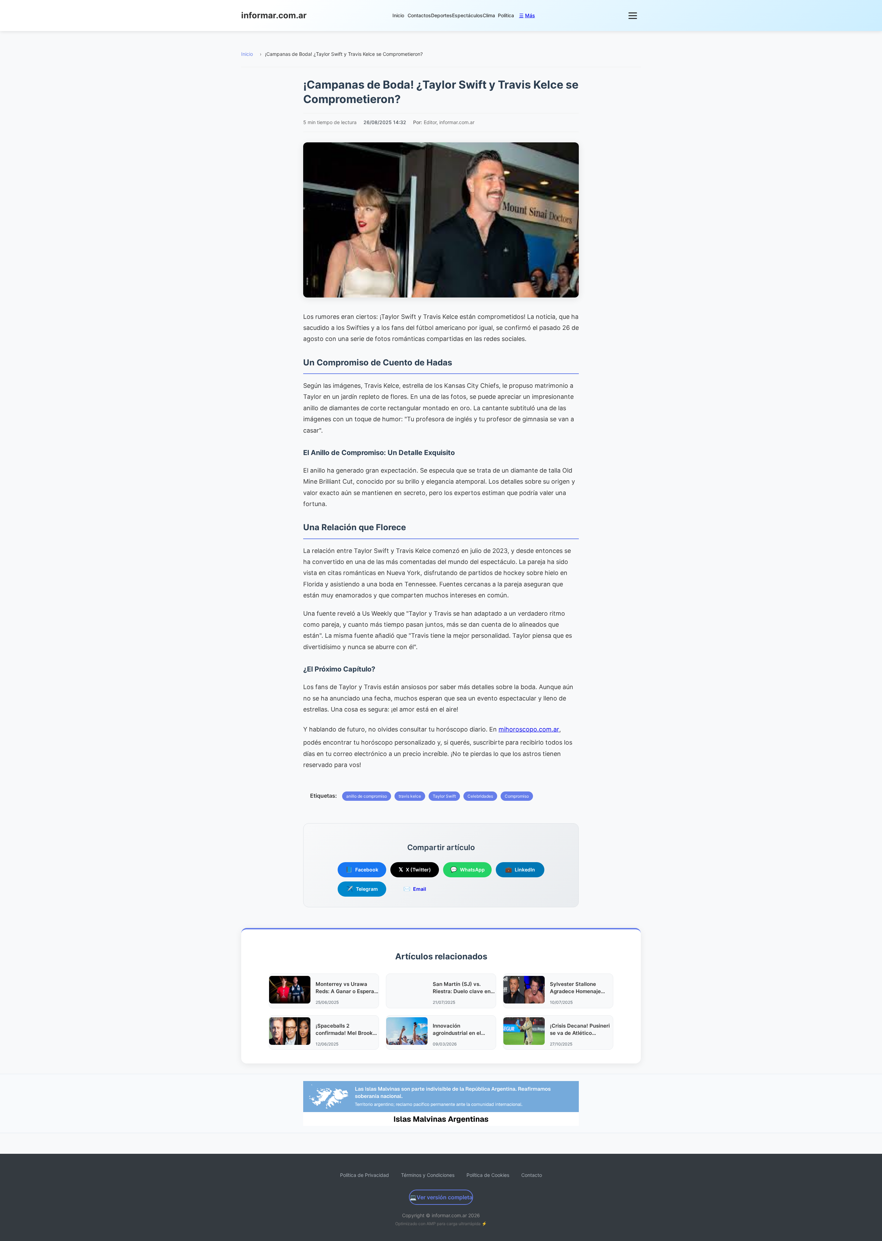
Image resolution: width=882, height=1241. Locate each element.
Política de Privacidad (364, 1175)
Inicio (398, 15)
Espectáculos (467, 15)
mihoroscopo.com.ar (529, 729)
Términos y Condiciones (427, 1175)
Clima (489, 15)
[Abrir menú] (633, 15)
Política (506, 15)
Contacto (531, 1175)
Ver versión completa (441, 1197)
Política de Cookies (487, 1175)
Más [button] (527, 15)
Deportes (441, 15)
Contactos (419, 15)
